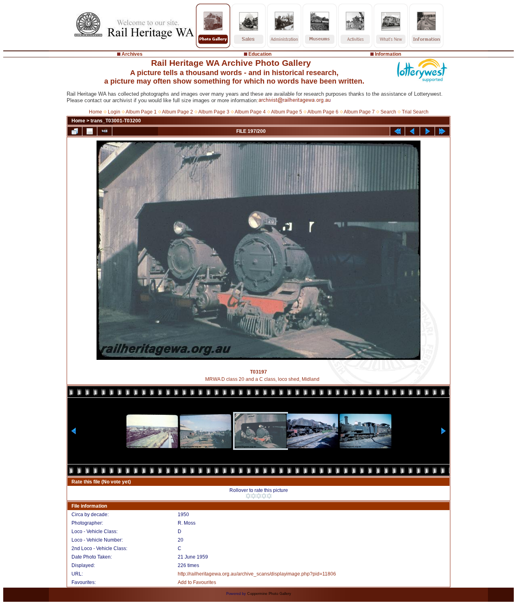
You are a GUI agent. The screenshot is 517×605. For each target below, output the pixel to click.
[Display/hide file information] (89, 131)
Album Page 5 (286, 112)
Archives (132, 54)
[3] (258, 496)
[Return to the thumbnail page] (74, 131)
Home (95, 112)
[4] (264, 496)
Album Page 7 (359, 112)
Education (259, 54)
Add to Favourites (197, 582)
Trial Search (415, 112)
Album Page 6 (322, 112)
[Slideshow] (104, 131)
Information (388, 54)
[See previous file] (412, 131)
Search (388, 112)
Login (114, 112)
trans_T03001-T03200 (115, 121)
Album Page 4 (250, 112)
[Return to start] (397, 131)
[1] (248, 496)
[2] (253, 496)
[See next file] (427, 131)
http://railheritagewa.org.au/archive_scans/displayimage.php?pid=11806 (257, 574)
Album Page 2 (177, 112)
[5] (269, 496)
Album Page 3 (213, 112)
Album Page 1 (141, 112)
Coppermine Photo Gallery (269, 594)
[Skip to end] (442, 131)
